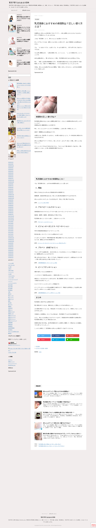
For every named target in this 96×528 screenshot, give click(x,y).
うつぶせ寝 (11, 263)
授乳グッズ (11, 299)
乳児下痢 (10, 286)
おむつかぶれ (11, 265)
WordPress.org (11, 365)
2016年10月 (11, 241)
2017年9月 (10, 221)
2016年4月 (10, 252)
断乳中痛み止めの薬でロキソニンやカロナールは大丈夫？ (23, 18)
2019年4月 (10, 187)
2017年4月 (10, 230)
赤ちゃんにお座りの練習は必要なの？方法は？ (23, 40)
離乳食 (9, 333)
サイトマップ (14, 10)
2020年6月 (10, 169)
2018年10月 (11, 198)
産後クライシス (12, 315)
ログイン (10, 359)
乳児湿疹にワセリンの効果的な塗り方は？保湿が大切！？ (58, 412)
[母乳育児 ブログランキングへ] (12, 343)
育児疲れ (10, 329)
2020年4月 (10, 173)
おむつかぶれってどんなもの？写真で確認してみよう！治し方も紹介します (24, 115)
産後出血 (10, 324)
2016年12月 (11, 237)
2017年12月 (11, 216)
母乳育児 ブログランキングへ (14, 345)
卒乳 (9, 292)
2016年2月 (10, 255)
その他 (9, 274)
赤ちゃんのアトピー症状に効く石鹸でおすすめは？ (57, 423)
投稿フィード (11, 361)
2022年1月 (10, 162)
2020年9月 (10, 167)
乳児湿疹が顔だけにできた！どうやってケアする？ (51, 446)
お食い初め (11, 270)
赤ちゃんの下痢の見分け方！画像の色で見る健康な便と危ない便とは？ (24, 145)
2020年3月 (10, 174)
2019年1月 (10, 192)
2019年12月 (11, 180)
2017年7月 (10, 225)
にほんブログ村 (12, 352)
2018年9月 (10, 200)
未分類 (9, 302)
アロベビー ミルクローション (45, 222)
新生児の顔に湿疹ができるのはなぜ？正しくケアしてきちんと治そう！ (62, 433)
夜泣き (9, 293)
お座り (9, 268)
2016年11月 (11, 239)
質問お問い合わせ (26, 10)
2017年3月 (10, 232)
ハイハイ (10, 281)
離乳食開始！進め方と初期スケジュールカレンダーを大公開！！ (24, 85)
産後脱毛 (10, 326)
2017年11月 (11, 218)
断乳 (9, 301)
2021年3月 (10, 164)
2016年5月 (10, 250)
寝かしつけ (11, 295)
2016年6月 (10, 248)
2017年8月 (10, 223)
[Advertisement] (47, 83)
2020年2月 (10, 176)
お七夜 (9, 267)
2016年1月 (10, 257)
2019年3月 (10, 189)
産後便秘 (10, 322)
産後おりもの (11, 311)
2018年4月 (10, 209)
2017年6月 (10, 227)
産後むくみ (11, 313)
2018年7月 (10, 203)
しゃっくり (11, 272)
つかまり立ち (11, 276)
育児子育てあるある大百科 (19, 3)
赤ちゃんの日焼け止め (13, 331)
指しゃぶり (11, 297)
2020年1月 (10, 178)
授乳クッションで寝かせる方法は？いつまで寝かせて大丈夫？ (24, 107)
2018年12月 (11, 194)
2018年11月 (11, 196)
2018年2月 (10, 212)
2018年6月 (10, 205)
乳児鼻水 (10, 290)
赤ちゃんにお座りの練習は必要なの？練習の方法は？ (23, 64)
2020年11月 (11, 165)
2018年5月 (10, 207)
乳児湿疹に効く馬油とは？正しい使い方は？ (50, 444)
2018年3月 (10, 210)
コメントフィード (12, 363)
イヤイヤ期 (11, 277)
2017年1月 (10, 236)
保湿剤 (46, 348)
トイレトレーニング (13, 279)
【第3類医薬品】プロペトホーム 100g (47, 262)
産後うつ (10, 310)
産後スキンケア (12, 317)
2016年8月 (10, 245)
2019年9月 (10, 183)
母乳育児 (10, 308)
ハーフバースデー (12, 283)
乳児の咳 (10, 284)
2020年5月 (10, 171)
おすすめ (38, 348)
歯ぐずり (10, 304)
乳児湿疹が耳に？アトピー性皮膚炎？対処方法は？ (57, 402)
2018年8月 (10, 201)
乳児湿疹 (38, 346)
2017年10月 (11, 219)
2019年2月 (10, 191)
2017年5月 (10, 228)
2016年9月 (10, 243)
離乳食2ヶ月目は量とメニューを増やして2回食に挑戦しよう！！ (23, 92)
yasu (40, 351)
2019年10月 (11, 182)
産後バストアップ (12, 320)
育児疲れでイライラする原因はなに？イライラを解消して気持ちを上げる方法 (23, 30)
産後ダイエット (12, 319)
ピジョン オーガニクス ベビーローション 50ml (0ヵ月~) (52, 243)
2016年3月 (10, 253)
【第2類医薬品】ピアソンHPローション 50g (49, 292)
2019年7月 (10, 185)
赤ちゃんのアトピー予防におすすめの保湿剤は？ (56, 391)
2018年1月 (10, 214)
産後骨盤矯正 (11, 328)
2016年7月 (10, 246)
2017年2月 (10, 234)
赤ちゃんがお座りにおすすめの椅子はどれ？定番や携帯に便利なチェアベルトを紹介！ (23, 52)
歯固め (9, 306)
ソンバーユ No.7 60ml (43, 202)
